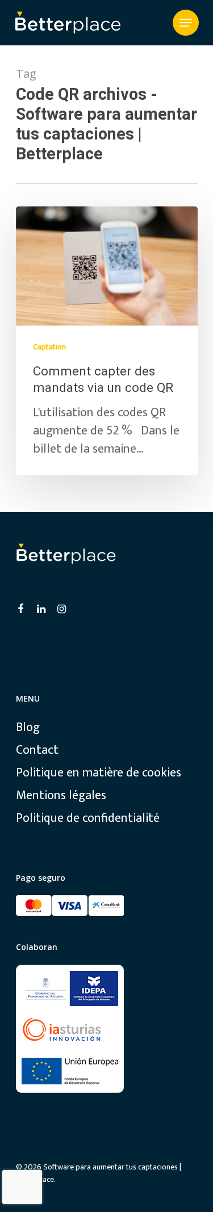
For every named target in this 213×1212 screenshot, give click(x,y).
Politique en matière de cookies (98, 773)
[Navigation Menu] (186, 22)
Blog (28, 728)
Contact (37, 750)
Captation (49, 346)
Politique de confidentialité (88, 818)
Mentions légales (61, 796)
